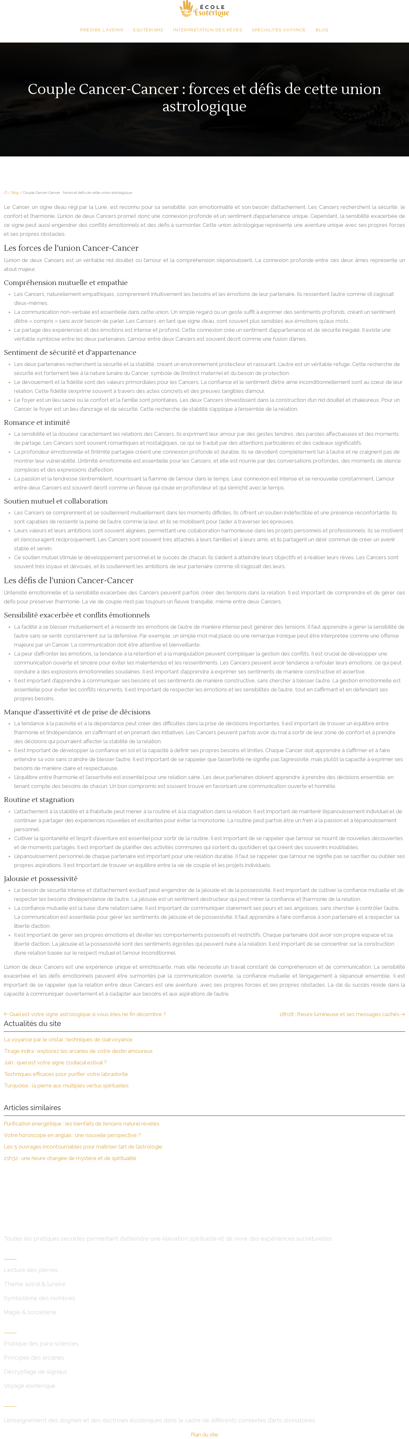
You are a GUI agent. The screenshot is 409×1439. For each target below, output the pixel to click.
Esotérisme (148, 30)
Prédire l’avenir (102, 30)
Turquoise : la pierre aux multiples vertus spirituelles (66, 1085)
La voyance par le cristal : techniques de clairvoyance (68, 1039)
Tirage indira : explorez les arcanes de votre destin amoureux (78, 1051)
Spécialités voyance (279, 30)
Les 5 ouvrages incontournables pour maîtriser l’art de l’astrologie (83, 1146)
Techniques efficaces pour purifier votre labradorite (66, 1074)
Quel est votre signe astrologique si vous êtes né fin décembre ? (88, 1014)
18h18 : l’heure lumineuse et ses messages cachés (339, 1014)
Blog (322, 30)
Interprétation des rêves (207, 30)
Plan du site (204, 1434)
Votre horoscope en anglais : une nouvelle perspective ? (72, 1135)
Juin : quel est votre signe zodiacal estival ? (55, 1062)
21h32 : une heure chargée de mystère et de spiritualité (70, 1158)
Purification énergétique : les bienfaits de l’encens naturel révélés (81, 1123)
